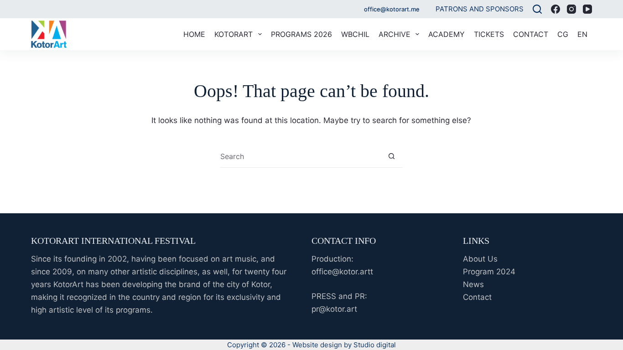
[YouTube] (587, 9)
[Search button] (391, 156)
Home (194, 34)
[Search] (537, 9)
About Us (480, 258)
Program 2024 (489, 271)
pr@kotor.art (334, 309)
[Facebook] (555, 9)
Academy (446, 34)
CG (562, 34)
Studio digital (374, 344)
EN (582, 34)
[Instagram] (571, 9)
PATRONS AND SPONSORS (480, 9)
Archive (394, 34)
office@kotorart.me (392, 9)
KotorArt (233, 34)
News (473, 284)
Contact (530, 34)
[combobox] (300, 156)
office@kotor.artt (342, 271)
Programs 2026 (301, 34)
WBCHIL (355, 34)
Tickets (489, 34)
